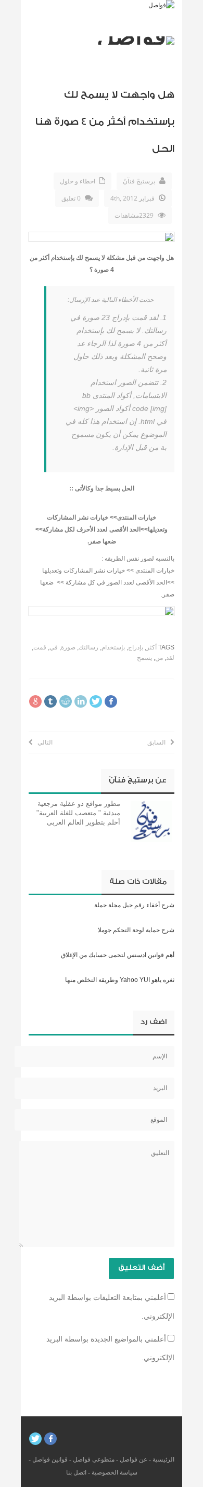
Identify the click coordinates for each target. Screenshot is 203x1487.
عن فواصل (133, 1459)
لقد (170, 657)
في (53, 647)
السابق (158, 742)
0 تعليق (71, 198)
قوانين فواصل (50, 1459)
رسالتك (88, 647)
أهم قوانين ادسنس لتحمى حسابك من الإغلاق (117, 955)
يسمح (144, 657)
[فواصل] (161, 5)
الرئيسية (163, 1459)
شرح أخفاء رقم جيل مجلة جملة (134, 905)
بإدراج (135, 647)
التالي (43, 742)
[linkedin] (80, 701)
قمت (39, 647)
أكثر (151, 647)
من (159, 657)
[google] (35, 701)
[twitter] (96, 701)
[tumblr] (50, 701)
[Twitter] (35, 1438)
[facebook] (111, 701)
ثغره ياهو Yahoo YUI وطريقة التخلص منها (119, 980)
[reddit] (65, 701)
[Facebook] (50, 1438)
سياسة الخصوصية (114, 1472)
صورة (68, 647)
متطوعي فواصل (94, 1459)
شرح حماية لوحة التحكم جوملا (136, 930)
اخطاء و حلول (77, 181)
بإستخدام (113, 647)
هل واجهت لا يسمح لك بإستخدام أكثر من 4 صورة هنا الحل (104, 121)
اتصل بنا (76, 1472)
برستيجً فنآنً (139, 181)
